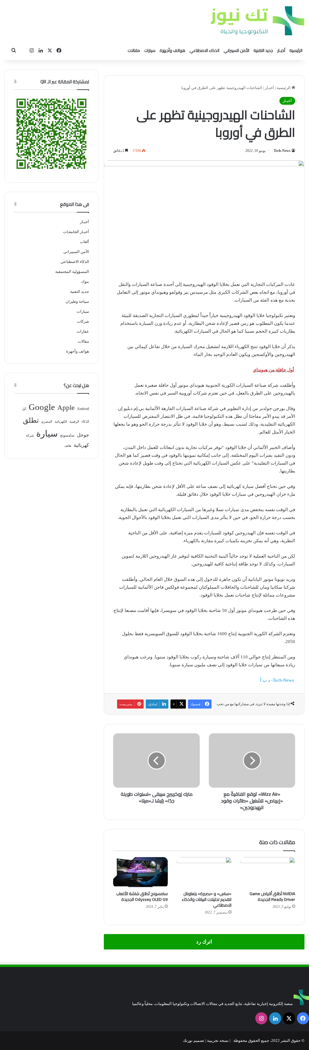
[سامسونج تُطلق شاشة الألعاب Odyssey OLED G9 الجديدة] (140, 872)
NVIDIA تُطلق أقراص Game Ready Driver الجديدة (272, 896)
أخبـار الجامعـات (76, 231)
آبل (24, 409)
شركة (30, 435)
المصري (46, 421)
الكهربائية (61, 421)
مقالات (134, 50)
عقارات (83, 331)
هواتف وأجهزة (172, 50)
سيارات (149, 50)
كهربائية (81, 445)
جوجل (83, 435)
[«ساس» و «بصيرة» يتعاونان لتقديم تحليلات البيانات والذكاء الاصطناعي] (204, 872)
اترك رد (204, 942)
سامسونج (67, 435)
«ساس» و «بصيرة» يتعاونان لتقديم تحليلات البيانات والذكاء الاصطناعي (206, 899)
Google (42, 407)
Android (83, 409)
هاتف (67, 445)
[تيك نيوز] (257, 20)
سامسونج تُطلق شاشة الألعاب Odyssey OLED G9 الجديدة (142, 896)
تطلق (31, 420)
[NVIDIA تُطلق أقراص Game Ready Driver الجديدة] (268, 872)
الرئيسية (295, 50)
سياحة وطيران (77, 301)
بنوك (85, 281)
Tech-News (282, 151)
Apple (66, 407)
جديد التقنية (263, 50)
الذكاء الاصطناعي (204, 50)
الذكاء (85, 421)
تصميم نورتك (193, 1040)
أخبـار (281, 50)
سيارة (47, 433)
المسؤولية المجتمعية (72, 271)
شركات (83, 321)
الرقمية (74, 421)
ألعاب (84, 241)
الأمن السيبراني (236, 50)
